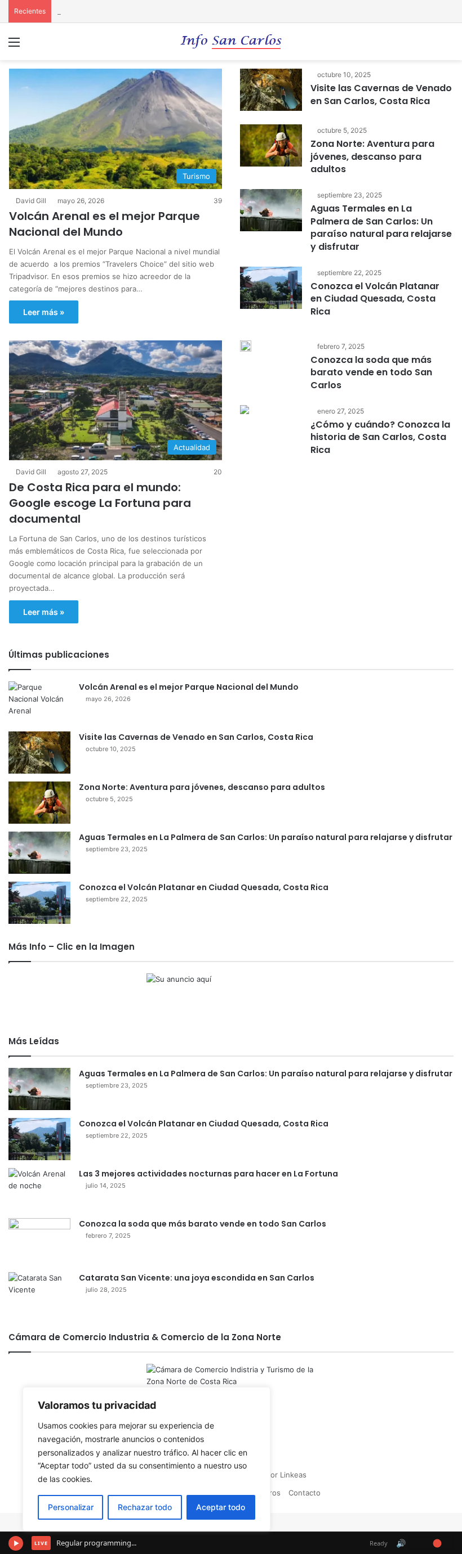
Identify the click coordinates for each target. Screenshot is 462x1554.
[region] (146, 1459)
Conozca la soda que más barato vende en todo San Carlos (371, 372)
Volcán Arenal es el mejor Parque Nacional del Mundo (104, 224)
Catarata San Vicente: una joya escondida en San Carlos (196, 1277)
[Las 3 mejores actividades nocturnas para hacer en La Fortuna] (39, 1189)
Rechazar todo (145, 1507)
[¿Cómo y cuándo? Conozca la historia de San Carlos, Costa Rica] (244, 411)
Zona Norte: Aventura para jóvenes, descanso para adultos (372, 156)
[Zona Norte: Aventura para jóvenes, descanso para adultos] (271, 145)
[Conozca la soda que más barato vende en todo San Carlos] (245, 346)
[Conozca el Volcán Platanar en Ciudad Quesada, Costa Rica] (271, 288)
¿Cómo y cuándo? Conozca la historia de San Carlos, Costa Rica (380, 437)
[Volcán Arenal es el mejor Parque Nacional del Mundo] (39, 702)
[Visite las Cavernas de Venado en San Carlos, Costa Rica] (271, 90)
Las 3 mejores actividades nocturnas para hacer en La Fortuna (208, 1173)
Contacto (304, 1492)
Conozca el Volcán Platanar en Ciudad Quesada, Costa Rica (374, 299)
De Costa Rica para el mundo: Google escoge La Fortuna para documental (100, 503)
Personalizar (71, 1507)
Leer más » (43, 312)
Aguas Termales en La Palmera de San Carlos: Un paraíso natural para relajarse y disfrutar (381, 227)
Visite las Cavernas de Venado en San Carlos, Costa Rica (381, 94)
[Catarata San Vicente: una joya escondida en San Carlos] (39, 1293)
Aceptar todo (220, 1507)
